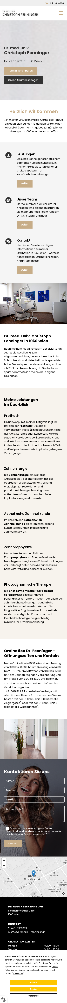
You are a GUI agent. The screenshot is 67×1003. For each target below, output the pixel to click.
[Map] (33, 877)
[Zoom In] (4, 860)
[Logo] (20, 13)
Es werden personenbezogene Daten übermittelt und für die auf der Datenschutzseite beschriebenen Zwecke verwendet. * (33, 831)
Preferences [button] (18, 973)
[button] (53, 13)
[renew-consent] (3, 999)
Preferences (34, 996)
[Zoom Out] (4, 865)
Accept (33, 982)
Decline (33, 989)
